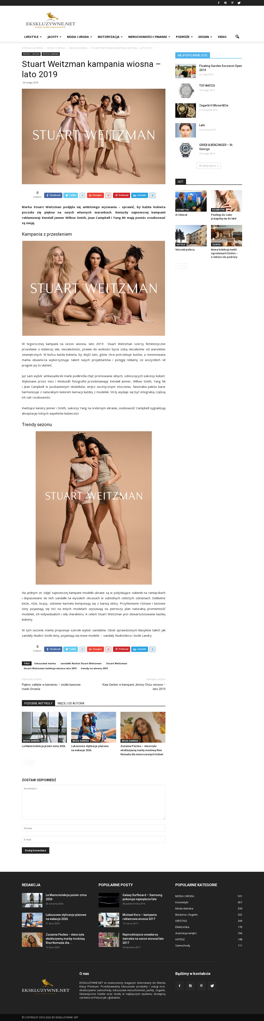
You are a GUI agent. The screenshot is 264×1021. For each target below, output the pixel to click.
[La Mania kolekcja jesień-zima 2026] (44, 727)
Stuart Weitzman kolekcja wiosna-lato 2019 (50, 668)
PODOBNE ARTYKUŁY (38, 703)
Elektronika (182, 927)
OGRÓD (216, 244)
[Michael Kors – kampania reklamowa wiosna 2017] (109, 920)
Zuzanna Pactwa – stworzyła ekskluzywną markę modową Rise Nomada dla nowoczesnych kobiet (141, 750)
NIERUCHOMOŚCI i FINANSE (147, 37)
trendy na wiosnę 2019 (94, 668)
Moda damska (51, 53)
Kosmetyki (183, 209)
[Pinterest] (232, 2)
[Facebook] (219, 2)
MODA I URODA (78, 37)
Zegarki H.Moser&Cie (213, 105)
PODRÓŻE (183, 37)
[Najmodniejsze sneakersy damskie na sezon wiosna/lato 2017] (109, 939)
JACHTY (52, 37)
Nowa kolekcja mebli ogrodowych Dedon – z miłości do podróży (224, 253)
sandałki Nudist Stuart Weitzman (81, 663)
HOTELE (181, 244)
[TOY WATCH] (185, 91)
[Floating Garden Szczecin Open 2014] (185, 71)
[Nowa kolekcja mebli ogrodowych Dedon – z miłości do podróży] (226, 235)
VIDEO (222, 37)
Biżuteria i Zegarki (186, 914)
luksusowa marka (45, 663)
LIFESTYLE (31, 37)
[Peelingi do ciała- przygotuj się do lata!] (226, 201)
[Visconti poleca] (191, 235)
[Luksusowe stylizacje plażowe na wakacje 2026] (93, 727)
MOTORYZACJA (108, 37)
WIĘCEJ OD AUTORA (71, 703)
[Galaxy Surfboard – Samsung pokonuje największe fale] (109, 900)
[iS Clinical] (191, 201)
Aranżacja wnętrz (186, 933)
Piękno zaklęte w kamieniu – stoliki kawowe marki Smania (51, 687)
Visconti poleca (184, 249)
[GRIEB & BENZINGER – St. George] (185, 150)
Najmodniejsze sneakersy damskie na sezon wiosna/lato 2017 (143, 938)
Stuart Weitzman (116, 663)
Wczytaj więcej (207, 165)
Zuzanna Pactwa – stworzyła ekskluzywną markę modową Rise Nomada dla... (65, 938)
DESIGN (203, 37)
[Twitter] (239, 2)
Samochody (182, 945)
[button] (237, 37)
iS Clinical (181, 214)
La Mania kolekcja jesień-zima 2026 (43, 746)
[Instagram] (225, 2)
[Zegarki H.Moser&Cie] (185, 110)
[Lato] (185, 130)
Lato (202, 125)
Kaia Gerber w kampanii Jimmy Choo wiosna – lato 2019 (134, 687)
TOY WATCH (207, 85)
